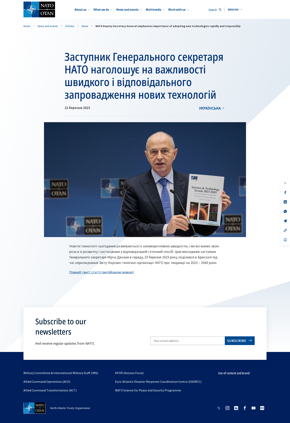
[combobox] (235, 9)
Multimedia (153, 9)
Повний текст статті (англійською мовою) (101, 272)
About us (80, 9)
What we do (101, 9)
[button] (235, 9)
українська (210, 108)
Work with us (177, 9)
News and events (127, 9)
